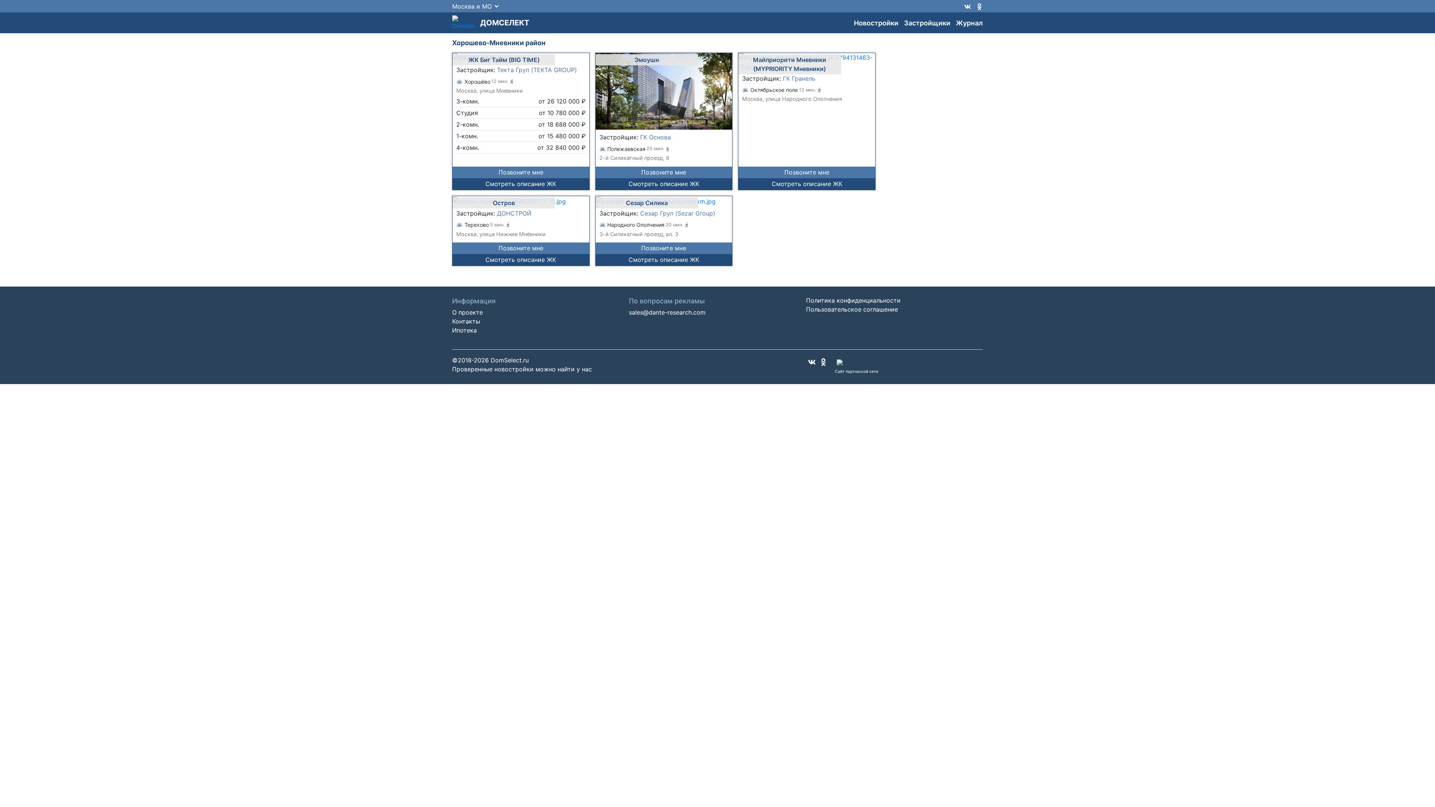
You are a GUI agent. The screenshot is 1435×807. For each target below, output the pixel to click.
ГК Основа (655, 137)
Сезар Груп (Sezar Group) (677, 213)
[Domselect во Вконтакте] (967, 6)
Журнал (969, 23)
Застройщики (927, 23)
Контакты (466, 321)
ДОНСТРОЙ (514, 213)
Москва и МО (472, 6)
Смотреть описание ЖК (520, 184)
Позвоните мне (521, 172)
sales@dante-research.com (667, 312)
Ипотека (464, 330)
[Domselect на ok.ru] (979, 6)
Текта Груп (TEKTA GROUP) (537, 70)
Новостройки (876, 23)
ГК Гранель (799, 78)
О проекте (467, 312)
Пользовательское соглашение (852, 309)
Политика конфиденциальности (853, 300)
